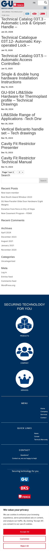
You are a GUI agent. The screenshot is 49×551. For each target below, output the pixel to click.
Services (24, 374)
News (36, 434)
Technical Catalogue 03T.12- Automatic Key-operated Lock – (21, 41)
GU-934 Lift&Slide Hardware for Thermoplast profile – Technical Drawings (24, 98)
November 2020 (8, 250)
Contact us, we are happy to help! (24, 458)
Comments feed (8, 281)
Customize (24, 539)
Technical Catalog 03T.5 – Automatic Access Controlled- (24, 60)
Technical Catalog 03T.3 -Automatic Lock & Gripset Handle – (23, 23)
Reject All (24, 546)
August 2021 (7, 241)
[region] (24, 528)
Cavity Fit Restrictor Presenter (18, 145)
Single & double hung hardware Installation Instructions (20, 78)
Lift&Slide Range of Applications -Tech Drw (21, 117)
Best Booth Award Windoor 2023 (16, 197)
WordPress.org (8, 285)
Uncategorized (8, 261)
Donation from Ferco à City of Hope (18, 209)
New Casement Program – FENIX (16, 213)
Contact (43, 418)
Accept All (24, 532)
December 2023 (8, 237)
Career (36, 437)
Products (24, 319)
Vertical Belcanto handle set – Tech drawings (22, 131)
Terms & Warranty (41, 440)
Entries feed (7, 276)
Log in (4, 272)
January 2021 (7, 245)
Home (43, 408)
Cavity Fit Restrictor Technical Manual (18, 160)
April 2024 (6, 232)
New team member (10, 192)
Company (24, 346)
